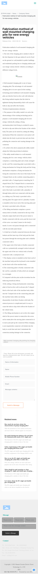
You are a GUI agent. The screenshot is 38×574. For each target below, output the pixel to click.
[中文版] (30, 3)
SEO (19, 569)
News (14, 13)
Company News (24, 13)
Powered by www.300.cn (26, 572)
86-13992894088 (22, 545)
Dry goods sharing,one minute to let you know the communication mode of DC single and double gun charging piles (19, 437)
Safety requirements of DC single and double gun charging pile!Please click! (18, 447)
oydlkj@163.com (12, 555)
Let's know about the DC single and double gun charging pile (18, 481)
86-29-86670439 (10, 545)
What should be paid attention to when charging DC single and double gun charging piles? (18, 471)
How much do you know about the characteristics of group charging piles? (17, 424)
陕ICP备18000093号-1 (11, 572)
